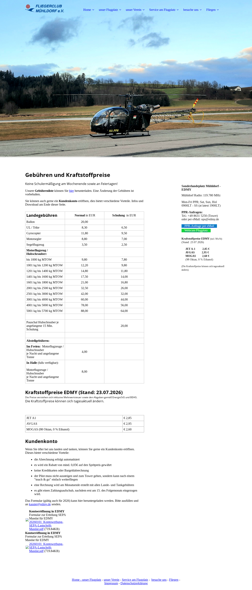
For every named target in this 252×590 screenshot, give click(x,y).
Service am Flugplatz (162, 9)
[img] (49, 10)
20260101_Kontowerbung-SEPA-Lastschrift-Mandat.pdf (46, 525)
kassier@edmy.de (40, 504)
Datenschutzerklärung (134, 583)
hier (71, 190)
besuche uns (190, 9)
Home (87, 9)
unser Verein (133, 9)
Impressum (111, 583)
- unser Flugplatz (90, 579)
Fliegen (211, 9)
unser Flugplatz (108, 9)
